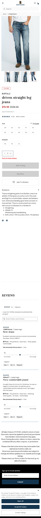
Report (19, 365)
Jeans (4, 14)
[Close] (38, 490)
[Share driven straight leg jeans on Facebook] (7, 220)
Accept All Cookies (20, 507)
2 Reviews (18, 307)
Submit (20, 482)
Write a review (20, 116)
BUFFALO (6, 93)
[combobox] (20, 9)
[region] (20, 502)
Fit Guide (36, 124)
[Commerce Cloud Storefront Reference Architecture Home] (20, 3)
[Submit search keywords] (4, 9)
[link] (7, 307)
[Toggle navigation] (3, 3)
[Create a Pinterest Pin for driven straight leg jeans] (3, 220)
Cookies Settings (20, 512)
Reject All (20, 501)
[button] (14, 182)
